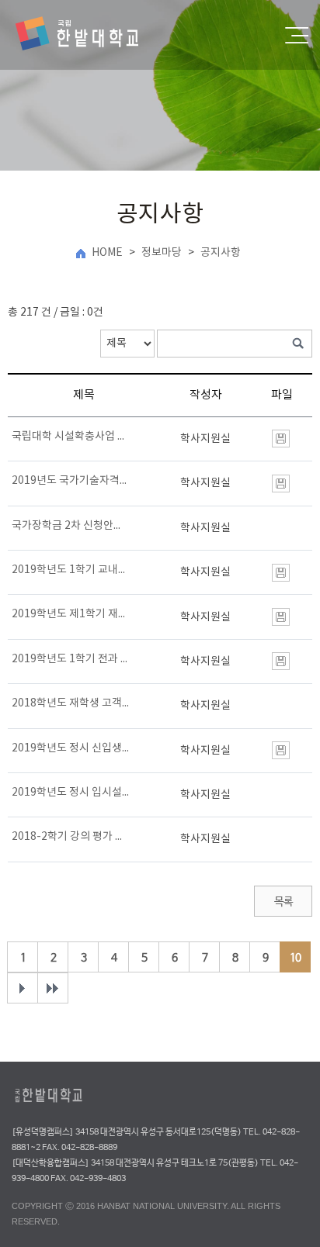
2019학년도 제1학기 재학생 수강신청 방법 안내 (71, 614)
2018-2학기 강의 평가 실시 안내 (71, 837)
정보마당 (161, 253)
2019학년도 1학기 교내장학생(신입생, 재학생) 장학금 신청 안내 (71, 570)
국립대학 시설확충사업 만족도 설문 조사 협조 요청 (71, 436)
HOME (107, 253)
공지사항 (220, 253)
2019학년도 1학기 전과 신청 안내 (71, 659)
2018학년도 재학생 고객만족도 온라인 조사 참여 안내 (71, 703)
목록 (283, 902)
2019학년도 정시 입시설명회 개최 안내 (71, 792)
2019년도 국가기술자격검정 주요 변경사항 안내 (71, 481)
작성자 (206, 395)
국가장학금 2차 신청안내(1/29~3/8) (71, 526)
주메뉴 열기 (296, 35)
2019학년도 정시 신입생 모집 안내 (71, 748)
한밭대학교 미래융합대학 (90, 35)
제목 (84, 395)
